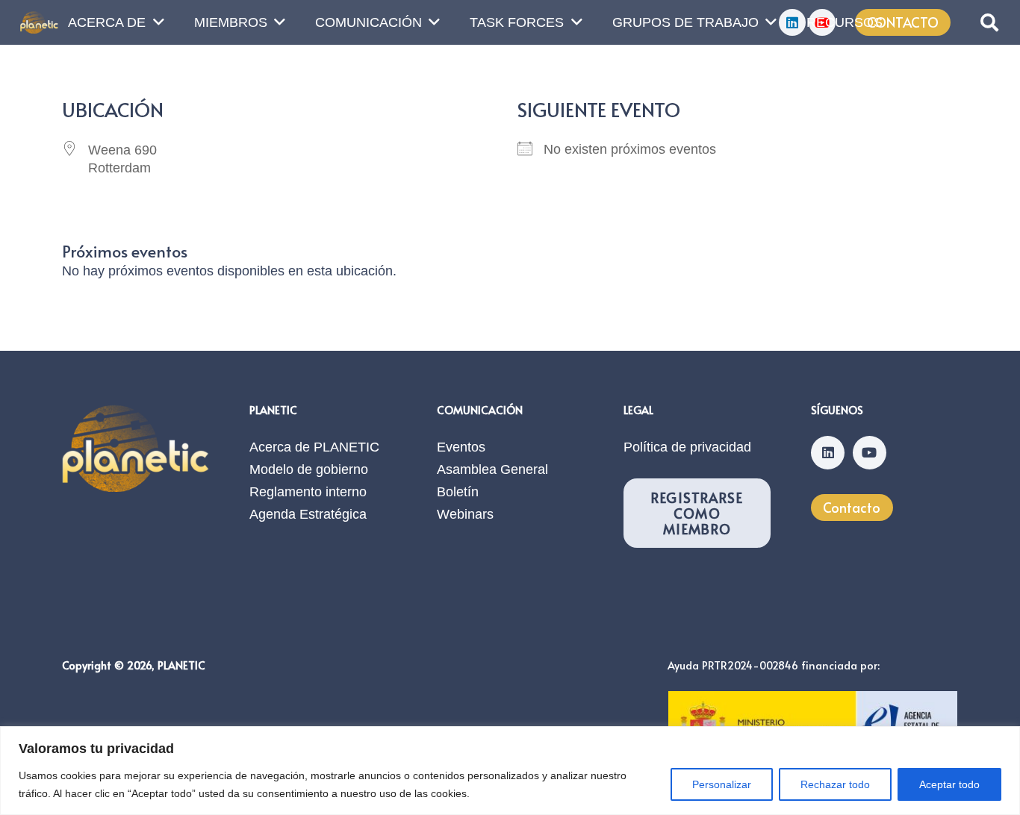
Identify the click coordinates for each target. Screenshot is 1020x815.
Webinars (465, 514)
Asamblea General (492, 469)
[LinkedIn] (828, 452)
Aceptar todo (949, 784)
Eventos (461, 447)
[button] (989, 22)
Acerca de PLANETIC (314, 447)
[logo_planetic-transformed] (39, 22)
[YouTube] (869, 452)
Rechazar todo (835, 784)
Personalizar (721, 784)
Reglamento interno (308, 491)
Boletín (458, 491)
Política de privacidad (687, 447)
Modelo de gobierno (308, 469)
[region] (510, 770)
